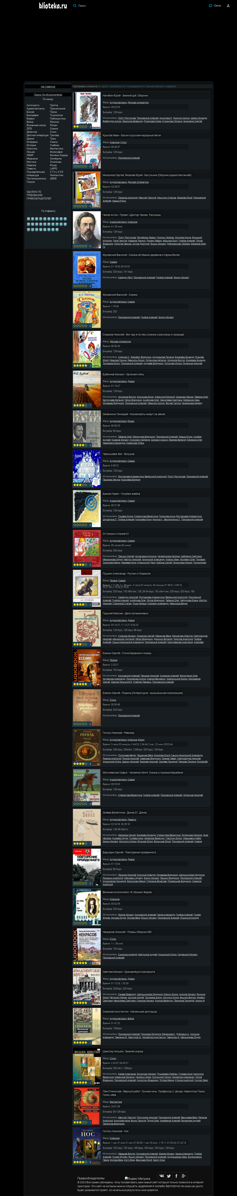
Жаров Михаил (126, 914)
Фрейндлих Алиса (112, 121)
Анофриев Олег (151, 399)
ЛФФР (30, 155)
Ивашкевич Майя (192, 838)
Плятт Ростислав (127, 117)
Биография (33, 115)
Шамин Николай (130, 761)
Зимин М (200, 1000)
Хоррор (64, 155)
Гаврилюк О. (173, 1037)
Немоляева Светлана (171, 399)
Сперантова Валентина (146, 516)
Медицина (32, 158)
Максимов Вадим (179, 603)
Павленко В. (121, 1037)
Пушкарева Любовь (167, 1073)
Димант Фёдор (154, 240)
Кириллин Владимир (147, 1080)
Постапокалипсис (36, 178)
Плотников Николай (147, 1117)
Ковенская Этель (135, 442)
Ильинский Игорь (112, 761)
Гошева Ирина (125, 516)
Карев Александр (127, 1073)
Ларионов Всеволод (132, 121)
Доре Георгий (120, 240)
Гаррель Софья (143, 1076)
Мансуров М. (134, 1037)
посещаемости (135, 86)
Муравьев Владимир (113, 403)
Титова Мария (166, 1080)
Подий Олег (153, 1120)
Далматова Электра (182, 635)
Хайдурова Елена (189, 600)
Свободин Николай (128, 597)
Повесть (31, 168)
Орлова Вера (133, 917)
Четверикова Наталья (168, 556)
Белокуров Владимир (144, 436)
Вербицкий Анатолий (156, 476)
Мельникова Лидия (113, 559)
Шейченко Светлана (191, 556)
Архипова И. (165, 117)
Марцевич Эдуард (133, 877)
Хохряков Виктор (176, 360)
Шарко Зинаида (199, 117)
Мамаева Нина (128, 562)
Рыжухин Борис (181, 117)
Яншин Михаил (158, 243)
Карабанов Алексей (170, 1120)
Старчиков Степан (122, 603)
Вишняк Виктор (188, 997)
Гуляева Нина (136, 838)
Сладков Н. (124, 356)
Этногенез (55, 161)
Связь (217, 5)
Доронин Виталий (163, 638)
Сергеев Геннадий (168, 761)
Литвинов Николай (192, 363)
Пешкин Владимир (169, 877)
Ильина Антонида (189, 917)
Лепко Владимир (133, 399)
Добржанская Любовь (178, 243)
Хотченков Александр (114, 678)
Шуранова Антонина (145, 556)
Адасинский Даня (146, 562)
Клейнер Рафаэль (142, 681)
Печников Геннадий (184, 1000)
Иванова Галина (118, 360)
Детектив (32, 131)
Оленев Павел (169, 758)
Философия (56, 151)
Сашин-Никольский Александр (128, 642)
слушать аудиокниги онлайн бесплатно (153, 1186)
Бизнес (31, 111)
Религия (54, 121)
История (31, 145)
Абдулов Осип (170, 240)
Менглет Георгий (147, 197)
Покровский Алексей (147, 117)
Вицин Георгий (138, 1120)
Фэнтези (54, 155)
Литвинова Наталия (156, 360)
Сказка (54, 128)
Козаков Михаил (120, 439)
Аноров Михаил (187, 994)
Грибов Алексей (186, 240)
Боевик (31, 118)
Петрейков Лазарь (146, 237)
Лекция (31, 151)
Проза (53, 111)
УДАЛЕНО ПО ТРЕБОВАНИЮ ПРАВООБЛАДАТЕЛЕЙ (39, 195)
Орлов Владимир (156, 600)
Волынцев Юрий (162, 841)
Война (30, 121)
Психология (56, 115)
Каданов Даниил (137, 240)
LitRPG (53, 168)
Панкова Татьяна (187, 761)
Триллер (54, 135)
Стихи (53, 131)
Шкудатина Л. (110, 519)
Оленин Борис (170, 994)
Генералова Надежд (192, 403)
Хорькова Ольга (162, 755)
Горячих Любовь (165, 237)
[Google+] (183, 1176)
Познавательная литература (36, 173)
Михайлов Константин (154, 1037)
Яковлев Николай (149, 761)
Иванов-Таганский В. (121, 681)
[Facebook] (176, 1176)
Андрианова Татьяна (163, 356)
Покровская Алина (136, 678)
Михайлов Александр (183, 1076)
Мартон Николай (132, 559)
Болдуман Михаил (146, 1073)
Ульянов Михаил (127, 635)
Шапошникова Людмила (191, 874)
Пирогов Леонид (122, 243)
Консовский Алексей (129, 675)
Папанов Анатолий (128, 197)
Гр (104, 246)
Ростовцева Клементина (131, 476)
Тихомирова (199, 562)
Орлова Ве (202, 761)
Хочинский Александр (153, 559)
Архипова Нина (122, 1120)
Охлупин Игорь (171, 997)
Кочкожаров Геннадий (114, 881)
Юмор (53, 165)
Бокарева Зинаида (184, 356)
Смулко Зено (201, 1080)
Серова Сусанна (159, 439)
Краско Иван (172, 559)
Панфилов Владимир (114, 1123)
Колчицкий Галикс (161, 1076)
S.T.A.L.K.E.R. (57, 171)
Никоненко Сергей (192, 121)
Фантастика (56, 148)
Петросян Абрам (118, 997)
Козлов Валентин (164, 1000)
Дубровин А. (182, 1034)
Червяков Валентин (154, 838)
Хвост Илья (159, 1159)
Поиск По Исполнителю (48, 94)
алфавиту (171, 86)
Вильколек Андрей (191, 1120)
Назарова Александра (114, 442)
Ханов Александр (166, 914)
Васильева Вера (189, 1117)
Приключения (57, 108)
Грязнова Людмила (151, 1034)
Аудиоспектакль (36, 108)
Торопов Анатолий (183, 638)
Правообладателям (90, 1178)
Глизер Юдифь (119, 1156)
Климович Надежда (140, 439)
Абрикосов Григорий (123, 638)
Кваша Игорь (119, 200)
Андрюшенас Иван (177, 1156)
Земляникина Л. (172, 519)
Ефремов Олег (198, 243)
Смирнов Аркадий (127, 954)
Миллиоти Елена (127, 841)
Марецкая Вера (163, 635)
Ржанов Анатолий (112, 758)
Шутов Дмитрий (140, 243)
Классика (32, 148)
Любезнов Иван (191, 399)
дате (104, 86)
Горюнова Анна (167, 516)
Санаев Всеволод (127, 994)
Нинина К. (157, 519)
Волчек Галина (173, 403)
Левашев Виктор (126, 1153)
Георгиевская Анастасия (180, 642)
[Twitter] (169, 1176)
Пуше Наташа (139, 603)
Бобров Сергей (164, 562)
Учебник (54, 145)
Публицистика (58, 118)
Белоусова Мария (136, 881)
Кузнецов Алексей (169, 675)
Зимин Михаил (181, 277)
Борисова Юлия (145, 396)
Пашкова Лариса (111, 479)
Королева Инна (143, 519)
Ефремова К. (168, 1034)
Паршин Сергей (126, 556)
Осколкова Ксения (182, 562)
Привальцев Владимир (179, 881)
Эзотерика (56, 158)
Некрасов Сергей (127, 834)
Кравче (198, 841)
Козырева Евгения (130, 479)
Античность (33, 105)
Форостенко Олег (189, 675)
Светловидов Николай (189, 758)
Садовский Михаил (187, 954)
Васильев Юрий (144, 1159)
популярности (116, 86)
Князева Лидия (120, 838)
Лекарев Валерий (177, 439)
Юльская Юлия (145, 841)
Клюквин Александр (158, 603)
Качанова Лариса (184, 396)
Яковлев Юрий (184, 197)
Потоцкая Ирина (173, 363)
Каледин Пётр (125, 277)
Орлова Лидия (118, 917)
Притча (54, 105)
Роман (53, 125)
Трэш (53, 138)
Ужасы (54, 141)
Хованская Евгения (125, 1076)
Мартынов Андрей (147, 954)
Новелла (31, 165)
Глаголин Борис (174, 838)
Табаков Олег (201, 396)
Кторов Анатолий (184, 1080)
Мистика (31, 161)
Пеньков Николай (150, 675)
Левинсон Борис (136, 360)
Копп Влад (129, 1159)
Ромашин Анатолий (113, 877)
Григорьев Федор (127, 755)
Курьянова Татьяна (172, 121)
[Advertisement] (118, 46)
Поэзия (31, 181)
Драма (30, 138)
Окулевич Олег (187, 559)
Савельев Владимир (150, 758)
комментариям (154, 86)
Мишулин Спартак (166, 197)
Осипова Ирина (183, 237)
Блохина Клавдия (146, 874)
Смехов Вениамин (156, 678)
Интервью (32, 141)
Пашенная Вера (145, 755)
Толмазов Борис (111, 363)
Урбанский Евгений (165, 396)
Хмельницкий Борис (177, 678)
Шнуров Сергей (136, 997)
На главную (48, 86)
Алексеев (198, 642)
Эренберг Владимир (141, 356)
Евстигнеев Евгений (113, 399)
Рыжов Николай (130, 758)
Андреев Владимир (153, 363)
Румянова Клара (152, 121)
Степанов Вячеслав (156, 881)
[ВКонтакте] (161, 1176)
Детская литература (38, 135)
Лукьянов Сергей (145, 635)
